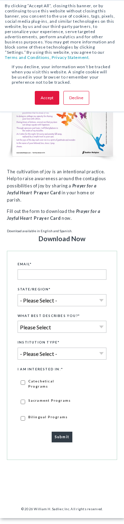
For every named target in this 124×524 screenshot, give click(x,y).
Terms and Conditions (27, 57)
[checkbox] (62, 399)
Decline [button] (76, 97)
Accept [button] (47, 97)
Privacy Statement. (71, 57)
